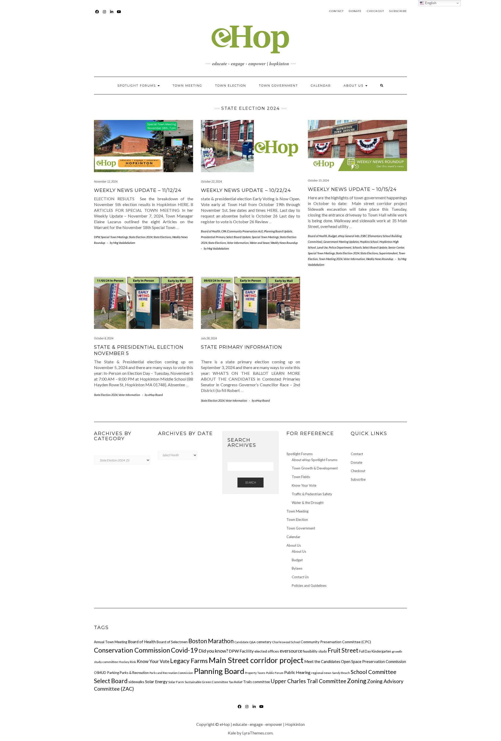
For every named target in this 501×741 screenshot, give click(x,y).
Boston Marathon (211, 640)
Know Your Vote (304, 485)
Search (250, 482)
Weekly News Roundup (284, 242)
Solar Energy (156, 681)
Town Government (278, 85)
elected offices (266, 651)
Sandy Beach (341, 672)
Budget (332, 236)
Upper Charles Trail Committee (308, 681)
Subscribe (398, 11)
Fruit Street (343, 650)
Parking (113, 673)
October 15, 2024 (318, 180)
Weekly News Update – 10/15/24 (352, 189)
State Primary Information (241, 347)
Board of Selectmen (172, 642)
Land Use (322, 247)
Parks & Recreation (134, 673)
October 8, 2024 (103, 338)
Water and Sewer (260, 242)
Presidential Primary (213, 237)
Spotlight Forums (137, 85)
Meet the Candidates (322, 661)
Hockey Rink (127, 662)
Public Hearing (297, 672)
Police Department (340, 247)
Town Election (230, 85)
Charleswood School (286, 642)
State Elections (162, 237)
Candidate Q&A (245, 642)
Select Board (111, 680)
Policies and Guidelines (309, 585)
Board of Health (210, 231)
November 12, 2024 (105, 181)
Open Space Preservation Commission (373, 661)
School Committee (373, 671)
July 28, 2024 (209, 338)
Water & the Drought (308, 503)
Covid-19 (184, 650)
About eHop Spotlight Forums (314, 460)
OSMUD (100, 673)
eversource (291, 651)
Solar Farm (176, 682)
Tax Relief (235, 682)
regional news (321, 673)
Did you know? (213, 651)
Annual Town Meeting (110, 642)
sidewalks (136, 681)
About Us (354, 85)
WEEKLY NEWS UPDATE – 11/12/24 (137, 190)
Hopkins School (369, 241)
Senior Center (396, 247)
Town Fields (301, 477)
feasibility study (315, 651)
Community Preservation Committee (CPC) (336, 642)
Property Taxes (255, 672)
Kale (232, 732)
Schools (357, 247)
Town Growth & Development (315, 468)
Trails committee (256, 682)
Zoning (356, 680)
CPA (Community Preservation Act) (242, 231)
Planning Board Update (278, 231)
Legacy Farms (189, 660)
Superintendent (388, 253)
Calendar (321, 85)
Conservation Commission (132, 650)
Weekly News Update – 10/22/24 (246, 190)
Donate (355, 11)
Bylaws (297, 568)
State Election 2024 (140, 237)
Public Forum (274, 672)
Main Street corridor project (255, 660)
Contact (336, 11)
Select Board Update (238, 237)
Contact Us (300, 577)
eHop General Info (349, 236)
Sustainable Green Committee (206, 682)
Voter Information (238, 242)
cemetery (264, 642)
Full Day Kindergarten (375, 651)
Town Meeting (187, 85)
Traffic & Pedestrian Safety (312, 494)
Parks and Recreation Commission (171, 672)
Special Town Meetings (114, 237)
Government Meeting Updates (341, 241)
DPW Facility (241, 650)
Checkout (375, 11)
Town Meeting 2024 (330, 259)
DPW (97, 237)
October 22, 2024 (211, 181)
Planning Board (219, 671)
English (430, 3)
